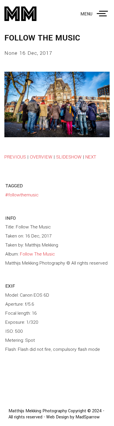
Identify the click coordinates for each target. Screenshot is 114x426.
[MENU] (103, 13)
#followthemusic (22, 195)
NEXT (90, 157)
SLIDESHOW (69, 157)
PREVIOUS (15, 157)
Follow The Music (37, 254)
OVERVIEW (41, 157)
